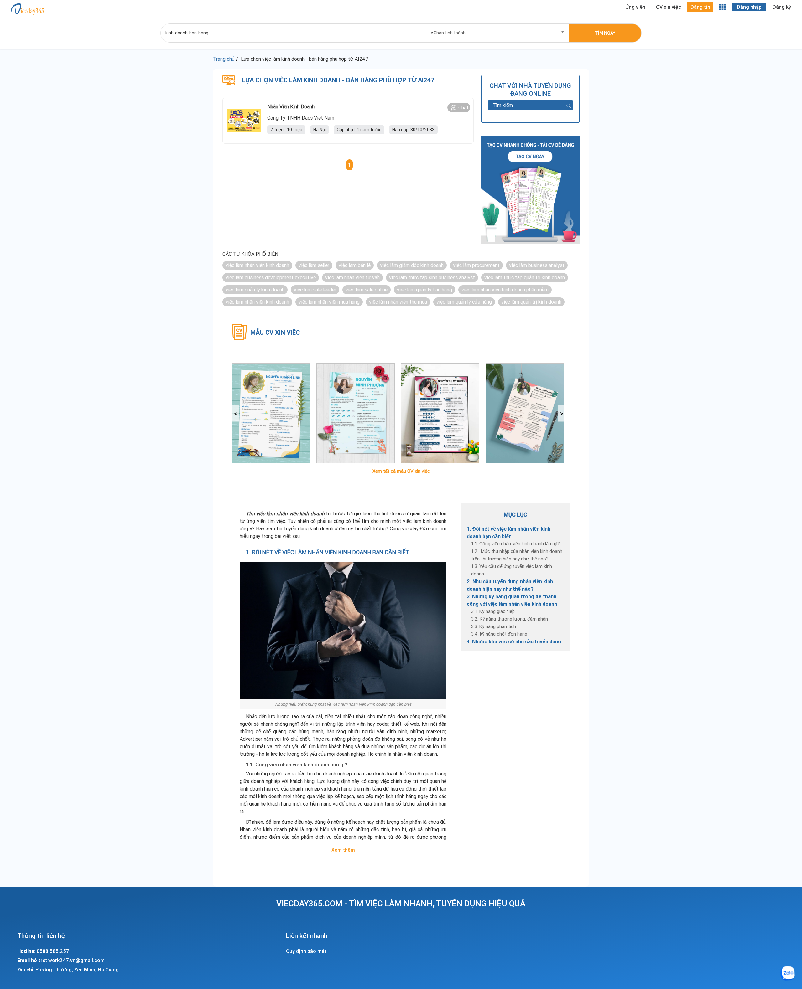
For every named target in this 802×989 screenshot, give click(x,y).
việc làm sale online (367, 289)
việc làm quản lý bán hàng (424, 289)
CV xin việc (668, 7)
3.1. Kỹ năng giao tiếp (493, 611)
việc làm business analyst (537, 265)
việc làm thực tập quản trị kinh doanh (524, 277)
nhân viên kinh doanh (291, 106)
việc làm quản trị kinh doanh (531, 302)
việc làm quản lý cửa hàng (464, 302)
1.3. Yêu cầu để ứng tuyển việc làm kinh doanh (511, 570)
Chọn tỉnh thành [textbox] (448, 32)
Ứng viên (635, 7)
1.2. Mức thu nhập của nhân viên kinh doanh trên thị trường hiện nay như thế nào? (516, 555)
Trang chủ (223, 59)
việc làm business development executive (271, 277)
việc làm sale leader (315, 289)
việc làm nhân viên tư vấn (352, 277)
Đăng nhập (749, 7)
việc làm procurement (476, 265)
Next (561, 413)
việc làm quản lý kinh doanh (255, 289)
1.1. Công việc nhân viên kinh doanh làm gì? (515, 544)
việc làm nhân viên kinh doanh (257, 265)
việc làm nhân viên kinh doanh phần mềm (505, 289)
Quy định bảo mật (306, 951)
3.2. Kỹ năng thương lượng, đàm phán (509, 619)
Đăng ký (781, 7)
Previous (235, 413)
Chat (463, 108)
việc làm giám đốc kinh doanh (412, 265)
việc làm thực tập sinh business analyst (432, 277)
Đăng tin (700, 7)
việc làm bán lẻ (355, 265)
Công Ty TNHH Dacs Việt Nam (300, 118)
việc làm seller (314, 265)
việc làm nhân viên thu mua (398, 302)
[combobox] (497, 31)
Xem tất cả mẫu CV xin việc (401, 471)
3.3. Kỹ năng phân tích (493, 626)
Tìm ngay (605, 33)
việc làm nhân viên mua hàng (329, 302)
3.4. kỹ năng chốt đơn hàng (499, 634)
